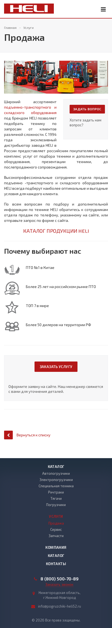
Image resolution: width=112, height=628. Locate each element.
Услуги (56, 516)
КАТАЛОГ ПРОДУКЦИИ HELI (56, 231)
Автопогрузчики (56, 473)
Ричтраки (56, 492)
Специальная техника (56, 486)
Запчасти (56, 536)
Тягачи (56, 498)
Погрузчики (56, 505)
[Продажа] (56, 63)
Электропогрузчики (56, 479)
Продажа (56, 523)
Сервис (56, 529)
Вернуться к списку (33, 435)
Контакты (56, 564)
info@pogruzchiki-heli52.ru (59, 606)
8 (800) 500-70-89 (60, 578)
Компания (55, 547)
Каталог (56, 466)
